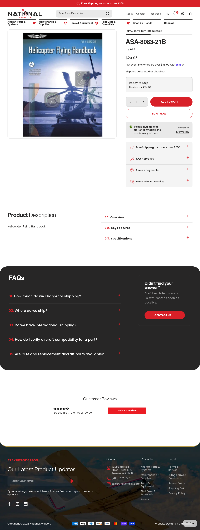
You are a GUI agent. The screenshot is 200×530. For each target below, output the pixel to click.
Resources (155, 14)
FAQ (167, 14)
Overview (114, 217)
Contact (140, 14)
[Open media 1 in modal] (62, 84)
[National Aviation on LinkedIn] (26, 504)
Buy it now (159, 113)
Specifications (118, 238)
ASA (133, 49)
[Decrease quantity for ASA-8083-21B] (129, 101)
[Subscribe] (72, 481)
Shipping (131, 71)
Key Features (117, 228)
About (129, 14)
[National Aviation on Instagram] (17, 504)
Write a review (127, 410)
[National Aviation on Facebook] (9, 504)
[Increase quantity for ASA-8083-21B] (144, 101)
